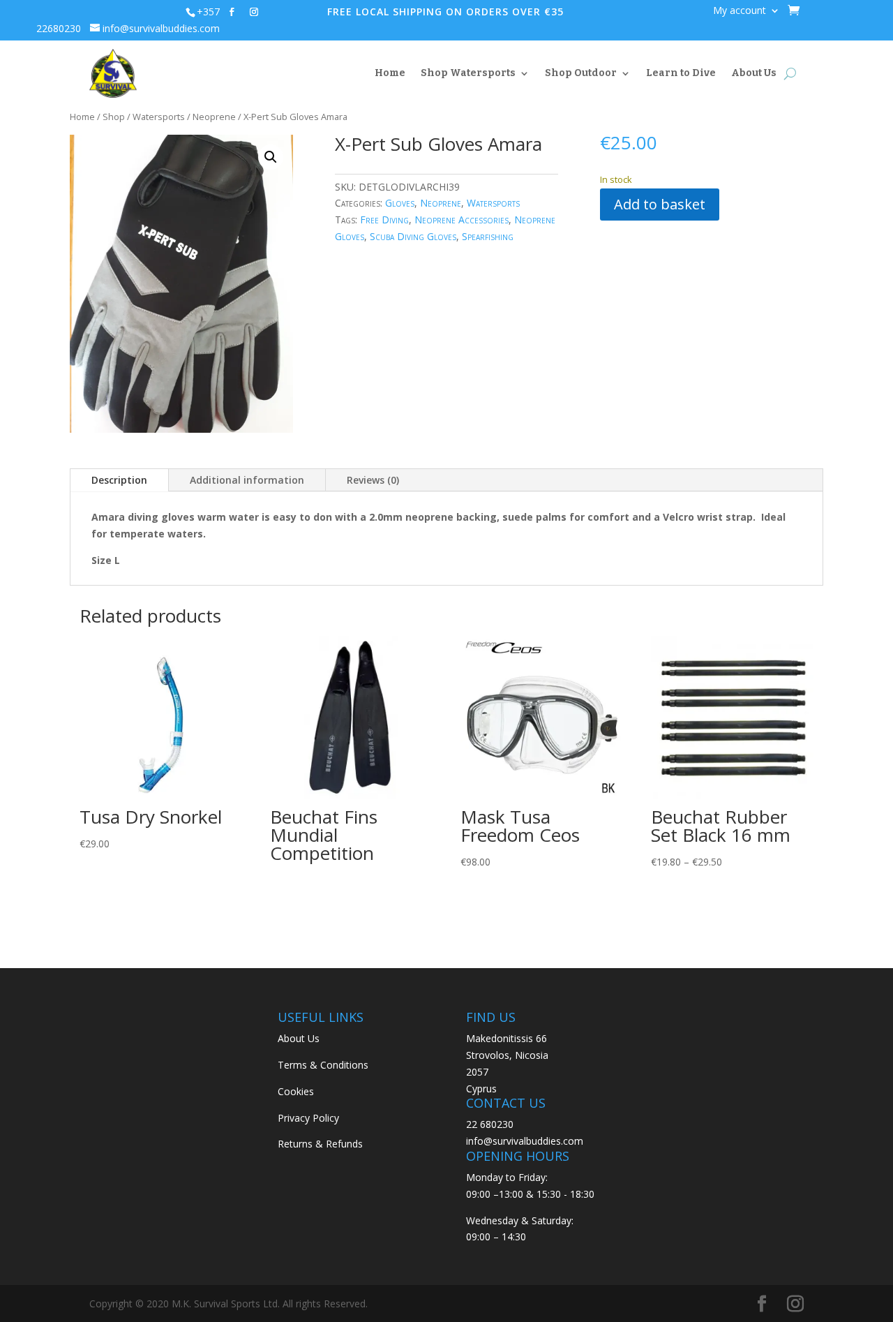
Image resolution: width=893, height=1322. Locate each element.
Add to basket (659, 204)
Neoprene (214, 116)
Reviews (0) (373, 480)
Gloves (399, 202)
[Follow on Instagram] (254, 11)
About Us (753, 73)
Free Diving (384, 219)
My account (739, 11)
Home (390, 73)
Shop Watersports (468, 73)
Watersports (159, 116)
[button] (270, 157)
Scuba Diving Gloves (413, 236)
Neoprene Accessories (461, 219)
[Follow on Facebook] (231, 11)
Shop (114, 116)
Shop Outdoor (581, 73)
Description (119, 480)
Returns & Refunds (320, 1143)
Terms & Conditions (323, 1064)
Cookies (296, 1091)
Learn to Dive (681, 73)
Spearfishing (487, 236)
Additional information (247, 480)
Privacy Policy (308, 1117)
